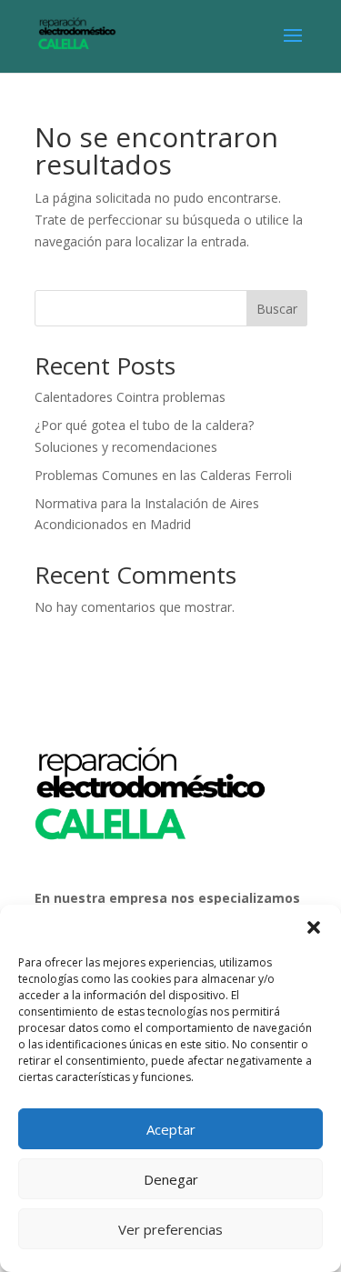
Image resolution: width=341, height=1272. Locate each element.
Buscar (276, 308)
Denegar (171, 1179)
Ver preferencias (170, 1229)
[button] (314, 927)
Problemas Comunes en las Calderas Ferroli (163, 475)
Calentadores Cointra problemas (130, 397)
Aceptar (171, 1129)
